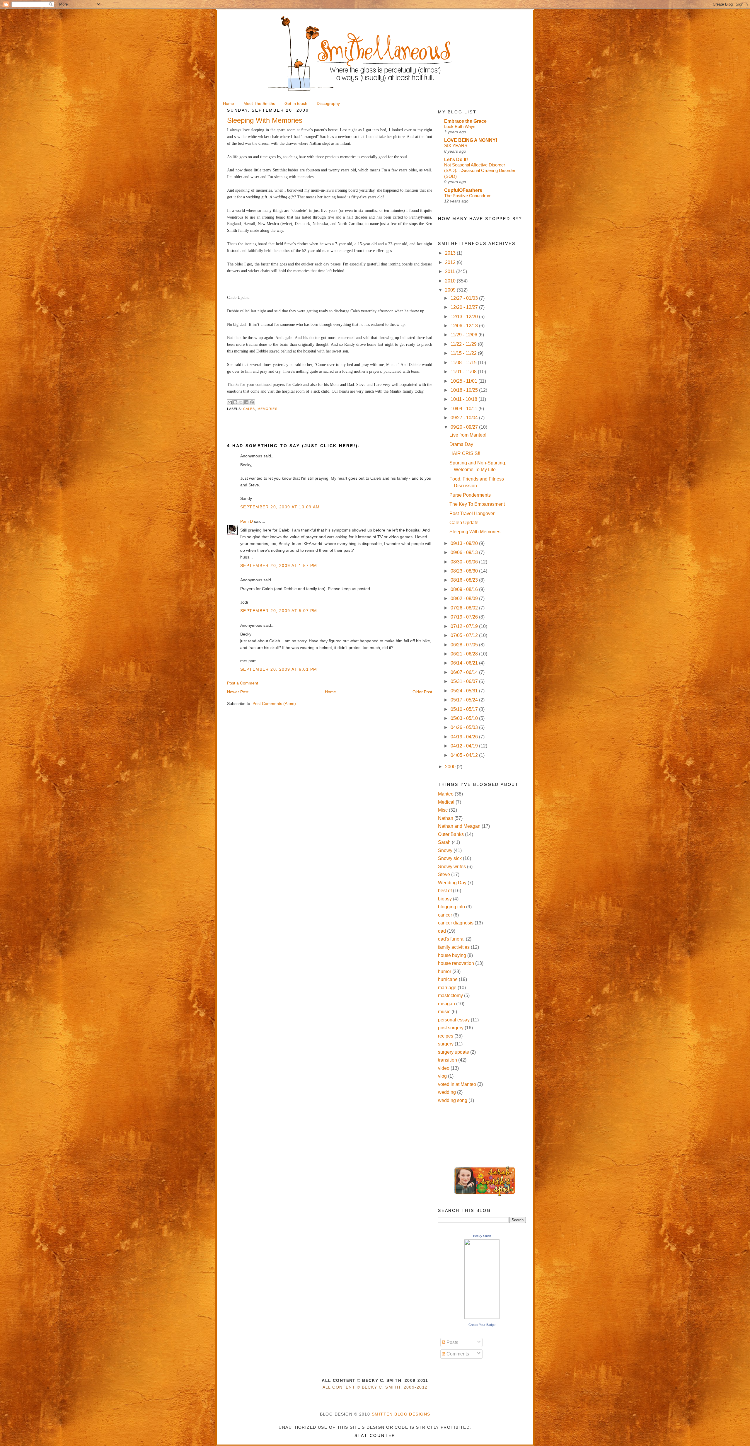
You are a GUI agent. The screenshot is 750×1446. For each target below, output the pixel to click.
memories (267, 409)
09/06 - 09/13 (465, 552)
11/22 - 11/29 (464, 344)
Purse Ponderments (470, 495)
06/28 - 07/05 (465, 644)
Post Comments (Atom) (274, 703)
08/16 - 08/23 (465, 580)
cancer (445, 914)
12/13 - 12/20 (465, 316)
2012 (451, 262)
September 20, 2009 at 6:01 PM (278, 669)
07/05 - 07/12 (465, 635)
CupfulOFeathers (463, 190)
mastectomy (450, 995)
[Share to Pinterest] (252, 402)
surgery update (453, 1052)
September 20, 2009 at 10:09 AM (280, 507)
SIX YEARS (455, 145)
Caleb (249, 409)
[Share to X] (241, 402)
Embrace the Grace (465, 121)
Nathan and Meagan (459, 826)
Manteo (446, 793)
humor (444, 971)
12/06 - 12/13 (465, 325)
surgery (446, 1043)
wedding (447, 1092)
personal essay (454, 1019)
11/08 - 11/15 (464, 362)
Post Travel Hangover (472, 513)
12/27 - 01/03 (465, 298)
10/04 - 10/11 (464, 408)
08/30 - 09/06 (465, 561)
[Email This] (230, 402)
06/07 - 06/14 (465, 672)
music (444, 1011)
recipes (445, 1035)
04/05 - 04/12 (465, 755)
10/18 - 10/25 (465, 390)
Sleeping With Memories (474, 531)
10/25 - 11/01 (464, 381)
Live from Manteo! (467, 434)
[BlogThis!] (235, 402)
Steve (444, 874)
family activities (454, 947)
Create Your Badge (481, 1324)
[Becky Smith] (482, 1317)
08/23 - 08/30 (465, 570)
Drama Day (461, 444)
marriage (447, 987)
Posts (451, 1342)
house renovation (456, 963)
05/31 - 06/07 (465, 681)
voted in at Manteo (457, 1084)
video (443, 1068)
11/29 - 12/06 (464, 334)
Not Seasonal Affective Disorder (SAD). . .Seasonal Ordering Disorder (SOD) (479, 170)
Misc (443, 810)
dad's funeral (451, 938)
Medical (446, 802)
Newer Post (237, 691)
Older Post (422, 691)
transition (447, 1059)
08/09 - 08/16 (465, 589)
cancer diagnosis (455, 922)
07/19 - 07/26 (465, 616)
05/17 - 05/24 (465, 699)
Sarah (444, 842)
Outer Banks (451, 834)
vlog (442, 1076)
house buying (452, 955)
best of (445, 890)
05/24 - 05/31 (465, 690)
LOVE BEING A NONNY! (470, 140)
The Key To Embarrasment (477, 504)
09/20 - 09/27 (465, 427)
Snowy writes (452, 866)
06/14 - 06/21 (465, 662)
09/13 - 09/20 (465, 543)
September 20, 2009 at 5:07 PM (278, 610)
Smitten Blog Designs (401, 1414)
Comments (457, 1353)
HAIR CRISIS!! (464, 453)
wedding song (452, 1100)
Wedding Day (452, 882)
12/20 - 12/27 (465, 307)
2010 (451, 280)
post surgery (450, 1027)
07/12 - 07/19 (465, 626)
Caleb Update (463, 522)
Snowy (445, 850)
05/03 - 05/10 (465, 718)
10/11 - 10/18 (464, 399)
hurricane (448, 979)
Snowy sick (450, 858)
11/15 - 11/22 (464, 353)
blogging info (451, 906)
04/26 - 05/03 (465, 727)
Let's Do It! (456, 159)
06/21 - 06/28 (465, 653)
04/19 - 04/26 (465, 736)
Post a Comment (242, 683)
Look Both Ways (459, 126)
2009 (451, 289)
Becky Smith (482, 1236)
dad (442, 931)
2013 (451, 253)
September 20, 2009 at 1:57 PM (278, 565)
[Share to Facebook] (246, 402)
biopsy (445, 898)
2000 (451, 766)
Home (330, 691)
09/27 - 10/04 (465, 417)
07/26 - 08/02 (465, 607)
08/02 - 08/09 (465, 598)
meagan (446, 1003)
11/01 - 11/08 (464, 371)
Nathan (445, 818)
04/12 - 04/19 (465, 745)
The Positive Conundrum (468, 195)
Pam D (246, 521)
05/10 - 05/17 (465, 709)
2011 (450, 271)
